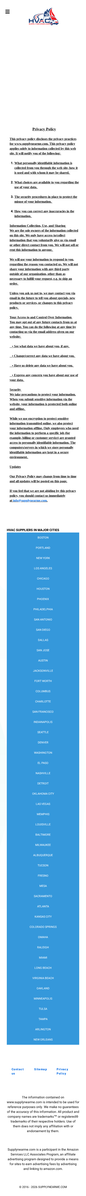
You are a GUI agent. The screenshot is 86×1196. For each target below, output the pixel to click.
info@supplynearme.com (30, 500)
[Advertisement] (43, 79)
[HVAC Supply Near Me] (43, 25)
